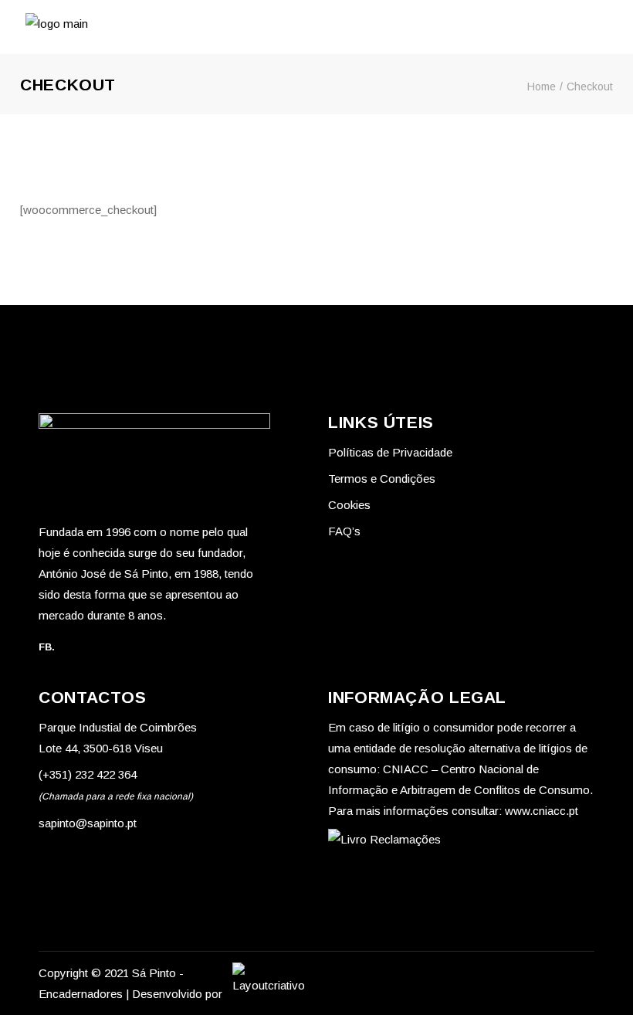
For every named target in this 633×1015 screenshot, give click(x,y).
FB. (47, 647)
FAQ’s (344, 531)
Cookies (349, 504)
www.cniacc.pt (541, 810)
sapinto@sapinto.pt (88, 823)
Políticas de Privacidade (390, 452)
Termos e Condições (381, 478)
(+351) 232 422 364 (88, 774)
